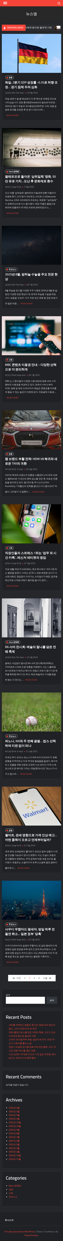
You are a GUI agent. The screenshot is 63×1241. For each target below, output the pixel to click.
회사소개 (9, 1220)
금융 (10, 77)
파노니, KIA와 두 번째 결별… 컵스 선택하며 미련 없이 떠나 (30, 743)
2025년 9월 (14, 1129)
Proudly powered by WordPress (20, 1231)
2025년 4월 (14, 1148)
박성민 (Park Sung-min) (15, 375)
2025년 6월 (14, 1140)
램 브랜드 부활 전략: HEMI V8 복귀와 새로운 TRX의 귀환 (31, 461)
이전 (18, 978)
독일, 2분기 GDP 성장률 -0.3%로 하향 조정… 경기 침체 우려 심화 (31, 84)
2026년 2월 (14, 1118)
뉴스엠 (31, 13)
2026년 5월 (14, 1111)
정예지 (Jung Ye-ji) (13, 187)
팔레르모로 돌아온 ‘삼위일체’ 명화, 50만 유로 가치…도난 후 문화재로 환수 (30, 179)
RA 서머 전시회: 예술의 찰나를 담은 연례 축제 (30, 649)
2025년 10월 (15, 1126)
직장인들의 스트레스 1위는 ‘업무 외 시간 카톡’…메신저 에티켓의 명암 (30, 555)
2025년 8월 (14, 1133)
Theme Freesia (31, 1235)
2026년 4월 (14, 1115)
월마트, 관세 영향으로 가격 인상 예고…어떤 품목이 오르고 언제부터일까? (31, 837)
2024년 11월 (15, 1159)
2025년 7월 (14, 1137)
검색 (8, 994)
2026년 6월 (14, 1107)
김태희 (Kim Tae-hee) (14, 92)
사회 (10, 360)
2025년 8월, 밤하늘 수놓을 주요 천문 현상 (31, 276)
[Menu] (5, 3)
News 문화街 (14, 171)
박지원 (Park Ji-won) (14, 469)
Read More (13, 115)
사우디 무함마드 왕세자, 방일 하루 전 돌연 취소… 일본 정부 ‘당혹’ (30, 931)
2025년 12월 (15, 1122)
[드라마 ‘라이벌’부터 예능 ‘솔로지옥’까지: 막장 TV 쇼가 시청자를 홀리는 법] (40, 27)
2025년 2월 (14, 1151)
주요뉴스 (12, 269)
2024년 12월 (15, 1155)
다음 (45, 978)
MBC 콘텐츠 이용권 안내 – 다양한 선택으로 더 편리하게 (30, 367)
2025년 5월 (14, 1144)
